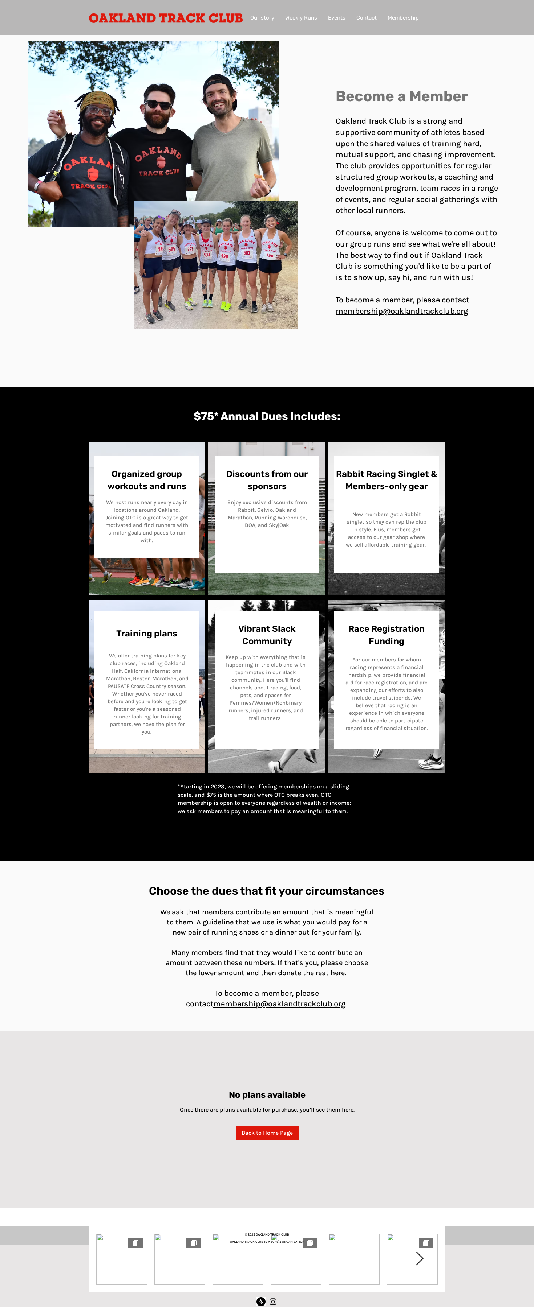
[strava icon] (261, 1301)
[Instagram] (273, 1301)
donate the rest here (311, 973)
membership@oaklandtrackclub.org (402, 311)
